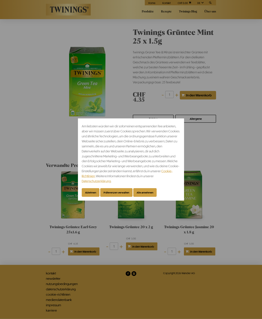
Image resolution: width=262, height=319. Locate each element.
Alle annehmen (145, 192)
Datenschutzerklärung (96, 181)
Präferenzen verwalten (116, 192)
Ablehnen (90, 192)
